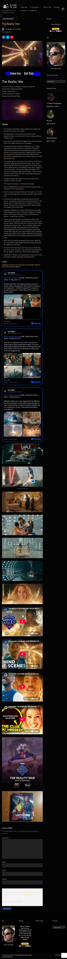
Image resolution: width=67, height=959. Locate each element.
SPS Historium (23, 265)
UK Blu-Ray (8, 267)
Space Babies (26, 231)
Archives (23, 10)
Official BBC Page (33, 265)
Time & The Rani (16, 181)
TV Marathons (34, 7)
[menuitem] (24, 7)
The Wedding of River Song (27, 167)
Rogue (38, 167)
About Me (24, 7)
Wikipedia (5, 265)
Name (4, 862)
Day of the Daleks (9, 169)
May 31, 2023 (51, 124)
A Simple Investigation (54, 103)
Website (4, 879)
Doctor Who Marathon (8, 18)
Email (4, 870)
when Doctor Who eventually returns (21, 155)
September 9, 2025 (52, 106)
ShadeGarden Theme (22, 955)
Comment (5, 838)
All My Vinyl (47, 7)
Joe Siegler (9, 29)
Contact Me (33, 10)
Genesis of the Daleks (27, 192)
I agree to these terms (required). (12, 901)
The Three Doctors (17, 189)
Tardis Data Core (13, 265)
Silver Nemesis (52, 138)
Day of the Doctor (24, 205)
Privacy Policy (27, 894)
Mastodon (9, 957)
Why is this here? (56, 24)
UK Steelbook (16, 267)
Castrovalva (30, 184)
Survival (49, 121)
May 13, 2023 (51, 141)
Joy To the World (32, 227)
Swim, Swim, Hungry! (60, 955)
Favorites (57, 7)
